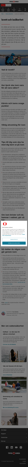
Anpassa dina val (14, 239)
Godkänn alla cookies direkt (14, 243)
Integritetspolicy (8, 235)
